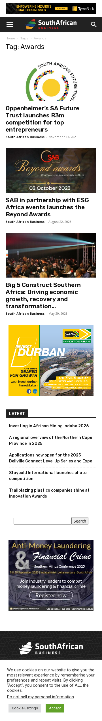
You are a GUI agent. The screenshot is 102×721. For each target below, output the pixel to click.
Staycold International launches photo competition (48, 475)
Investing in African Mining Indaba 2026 (49, 426)
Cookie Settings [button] (25, 708)
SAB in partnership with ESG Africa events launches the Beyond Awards (47, 207)
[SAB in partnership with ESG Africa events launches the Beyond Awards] (51, 170)
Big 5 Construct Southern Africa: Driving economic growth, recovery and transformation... (43, 295)
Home (10, 38)
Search (80, 521)
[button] (10, 24)
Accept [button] (55, 708)
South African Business (25, 137)
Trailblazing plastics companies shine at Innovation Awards (49, 493)
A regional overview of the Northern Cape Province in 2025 (50, 440)
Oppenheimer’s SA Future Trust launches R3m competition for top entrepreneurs (42, 119)
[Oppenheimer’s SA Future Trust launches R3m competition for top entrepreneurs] (51, 79)
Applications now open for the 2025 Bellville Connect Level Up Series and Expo (50, 458)
